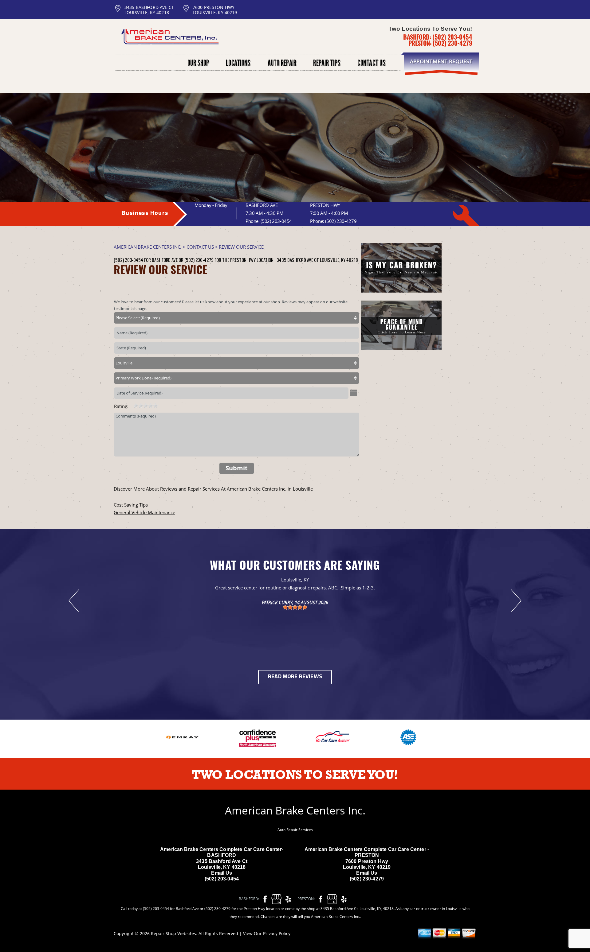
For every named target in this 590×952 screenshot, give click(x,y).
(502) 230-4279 (452, 43)
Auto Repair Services (295, 829)
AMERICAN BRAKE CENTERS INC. (147, 247)
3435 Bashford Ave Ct (298, 259)
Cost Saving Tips (131, 505)
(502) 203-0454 (452, 36)
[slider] (145, 405)
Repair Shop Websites (173, 933)
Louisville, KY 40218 (339, 259)
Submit (237, 468)
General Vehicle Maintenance (144, 512)
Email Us (221, 873)
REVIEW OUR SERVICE (241, 247)
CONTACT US (200, 247)
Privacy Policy (276, 933)
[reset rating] (130, 404)
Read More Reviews (295, 677)
